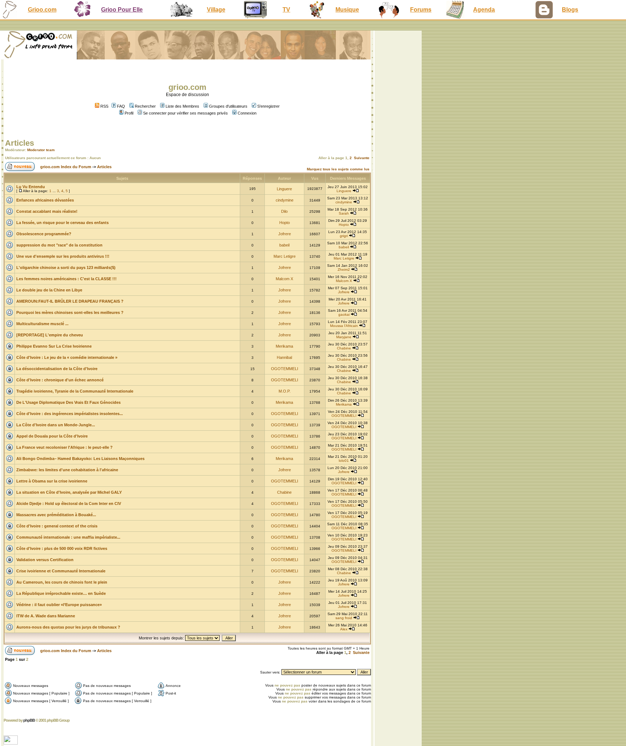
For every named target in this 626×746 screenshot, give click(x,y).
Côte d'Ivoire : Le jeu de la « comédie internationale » (66, 357)
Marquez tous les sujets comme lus (338, 169)
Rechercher (145, 106)
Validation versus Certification (45, 560)
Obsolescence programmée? (43, 234)
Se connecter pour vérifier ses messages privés (185, 113)
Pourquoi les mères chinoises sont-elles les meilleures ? (70, 312)
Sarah (344, 213)
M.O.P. (285, 391)
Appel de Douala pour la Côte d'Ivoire (52, 436)
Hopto (284, 222)
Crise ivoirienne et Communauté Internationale (60, 571)
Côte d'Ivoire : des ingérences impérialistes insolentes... (69, 413)
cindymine (284, 200)
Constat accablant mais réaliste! (47, 211)
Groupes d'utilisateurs (228, 106)
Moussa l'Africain (344, 326)
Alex (343, 629)
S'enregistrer (268, 106)
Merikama (284, 346)
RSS (103, 106)
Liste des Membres (182, 106)
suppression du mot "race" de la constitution (59, 245)
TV (286, 10)
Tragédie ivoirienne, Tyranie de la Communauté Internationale (74, 391)
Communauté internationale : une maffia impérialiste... (68, 537)
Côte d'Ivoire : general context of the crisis (56, 526)
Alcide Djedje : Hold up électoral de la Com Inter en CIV (68, 503)
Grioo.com (42, 10)
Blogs (570, 10)
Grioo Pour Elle (122, 10)
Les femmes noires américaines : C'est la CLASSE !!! (66, 279)
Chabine (344, 348)
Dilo (284, 211)
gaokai (344, 314)
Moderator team (41, 150)
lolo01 (344, 461)
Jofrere (284, 234)
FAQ (121, 106)
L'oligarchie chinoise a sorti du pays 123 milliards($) (66, 267)
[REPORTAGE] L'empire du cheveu (49, 335)
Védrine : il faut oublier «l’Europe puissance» (59, 604)
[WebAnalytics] (11, 742)
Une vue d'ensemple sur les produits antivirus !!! (62, 256)
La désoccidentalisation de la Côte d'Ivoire (56, 368)
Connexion (247, 113)
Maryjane (343, 337)
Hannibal (284, 357)
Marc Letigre (285, 256)
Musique (347, 10)
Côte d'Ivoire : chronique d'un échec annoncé (60, 380)
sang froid (343, 618)
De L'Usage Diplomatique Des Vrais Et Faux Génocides (68, 402)
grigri (344, 236)
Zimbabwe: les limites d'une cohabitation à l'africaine (67, 470)
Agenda (484, 10)
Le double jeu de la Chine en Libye (49, 290)
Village (216, 10)
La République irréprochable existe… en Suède (61, 593)
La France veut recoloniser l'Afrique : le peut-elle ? (64, 447)
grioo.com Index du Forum (65, 167)
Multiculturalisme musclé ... (42, 324)
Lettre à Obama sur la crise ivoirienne (51, 481)
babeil (284, 245)
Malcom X (284, 279)
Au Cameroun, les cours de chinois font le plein (61, 582)
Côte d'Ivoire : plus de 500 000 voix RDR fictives (61, 548)
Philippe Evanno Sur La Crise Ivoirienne (54, 346)
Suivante (362, 158)
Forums (420, 10)
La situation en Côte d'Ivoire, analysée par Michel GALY (69, 492)
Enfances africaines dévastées (45, 200)
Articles (19, 143)
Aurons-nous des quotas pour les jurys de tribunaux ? (68, 627)
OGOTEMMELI (284, 368)
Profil (129, 113)
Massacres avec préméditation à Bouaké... (56, 515)
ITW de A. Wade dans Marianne (45, 616)
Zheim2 (344, 270)
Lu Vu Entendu (30, 187)
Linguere (284, 189)
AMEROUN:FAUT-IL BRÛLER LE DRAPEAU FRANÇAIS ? (70, 301)
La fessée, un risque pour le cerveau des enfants (62, 222)
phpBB (29, 720)
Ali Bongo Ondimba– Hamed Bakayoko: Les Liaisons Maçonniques (80, 458)
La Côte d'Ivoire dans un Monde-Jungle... (55, 425)
